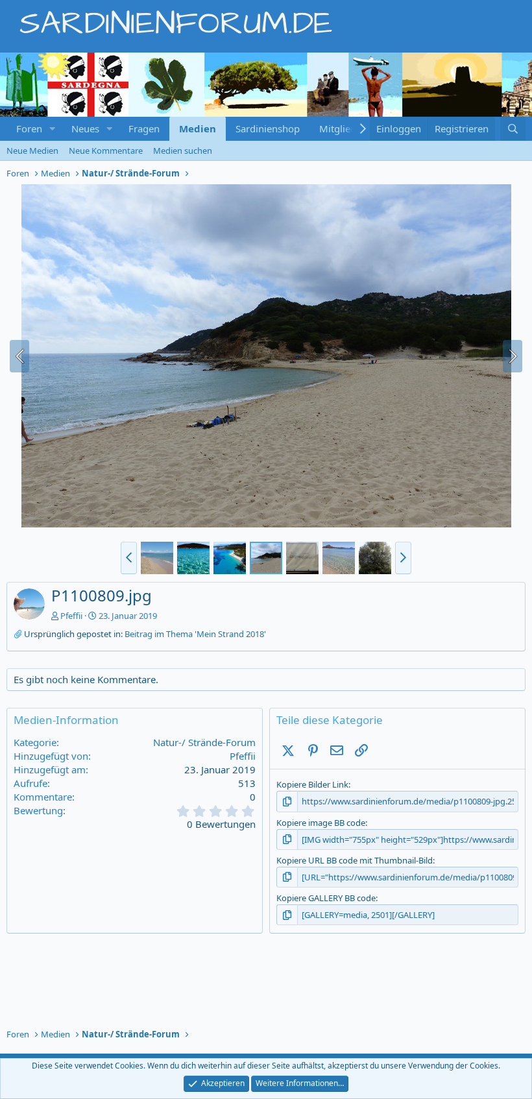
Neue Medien (32, 150)
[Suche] (513, 129)
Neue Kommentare (106, 150)
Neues (85, 128)
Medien (197, 128)
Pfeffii (71, 616)
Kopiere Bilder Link (312, 784)
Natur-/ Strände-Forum (204, 742)
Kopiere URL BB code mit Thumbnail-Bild (354, 860)
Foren (29, 128)
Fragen (144, 128)
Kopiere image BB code (320, 822)
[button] (52, 129)
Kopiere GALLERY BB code (326, 898)
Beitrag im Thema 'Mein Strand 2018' (195, 634)
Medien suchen (182, 150)
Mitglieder (342, 128)
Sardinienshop (268, 128)
